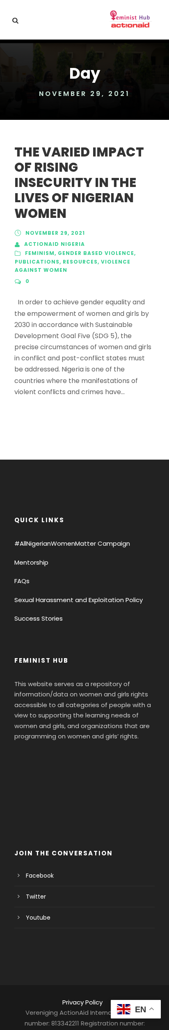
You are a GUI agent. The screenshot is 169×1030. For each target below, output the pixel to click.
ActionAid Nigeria (54, 244)
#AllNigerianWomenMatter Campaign (72, 543)
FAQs (22, 581)
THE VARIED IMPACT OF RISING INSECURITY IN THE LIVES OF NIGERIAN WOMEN (79, 182)
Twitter (36, 896)
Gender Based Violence (96, 253)
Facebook (40, 875)
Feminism (40, 253)
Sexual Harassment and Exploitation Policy (78, 600)
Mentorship (31, 562)
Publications (37, 261)
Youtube (38, 917)
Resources (80, 261)
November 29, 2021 (55, 232)
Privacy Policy (82, 1002)
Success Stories (38, 618)
